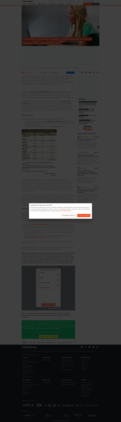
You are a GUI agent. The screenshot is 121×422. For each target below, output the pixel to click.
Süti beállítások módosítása (68, 215)
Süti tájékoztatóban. (66, 210)
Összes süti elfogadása (84, 215)
